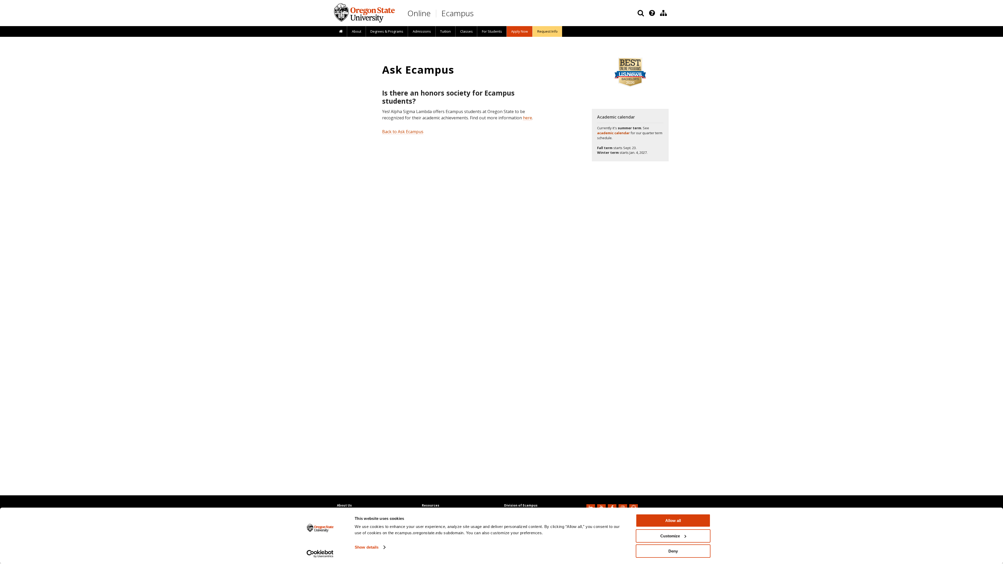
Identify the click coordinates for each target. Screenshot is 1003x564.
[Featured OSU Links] (652, 13)
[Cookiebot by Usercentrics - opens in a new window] (320, 554)
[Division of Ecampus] (663, 13)
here (527, 118)
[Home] (340, 31)
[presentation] (651, 13)
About (356, 31)
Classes (466, 31)
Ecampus (457, 13)
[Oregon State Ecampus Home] (437, 13)
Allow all (673, 520)
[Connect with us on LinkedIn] (591, 507)
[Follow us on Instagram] (623, 507)
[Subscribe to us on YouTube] (602, 507)
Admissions (422, 31)
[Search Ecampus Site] (641, 13)
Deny (673, 551)
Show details (366, 547)
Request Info (547, 31)
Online (419, 13)
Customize (670, 536)
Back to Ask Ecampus (402, 131)
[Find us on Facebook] (613, 507)
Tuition (445, 31)
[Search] (641, 13)
